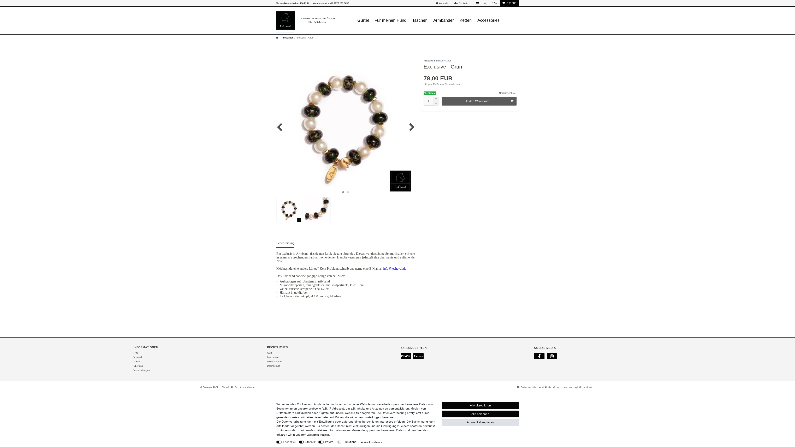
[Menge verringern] (436, 103)
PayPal (329, 441)
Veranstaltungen (142, 370)
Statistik (310, 441)
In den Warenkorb (477, 101)
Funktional (350, 441)
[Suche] (485, 3)
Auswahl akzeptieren (480, 422)
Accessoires (488, 20)
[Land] (477, 3)
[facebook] (539, 356)
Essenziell (289, 441)
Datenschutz (273, 366)
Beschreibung (285, 243)
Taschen (420, 20)
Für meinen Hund (390, 20)
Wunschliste (508, 93)
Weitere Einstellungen (371, 442)
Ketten (466, 20)
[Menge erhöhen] (436, 99)
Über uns (138, 366)
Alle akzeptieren (480, 405)
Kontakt (137, 361)
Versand (138, 357)
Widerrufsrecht (274, 361)
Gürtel (363, 20)
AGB (269, 353)
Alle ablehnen (480, 414)
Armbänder (443, 20)
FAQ (136, 353)
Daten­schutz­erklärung (318, 435)
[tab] (287, 242)
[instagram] (552, 356)
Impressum (272, 357)
